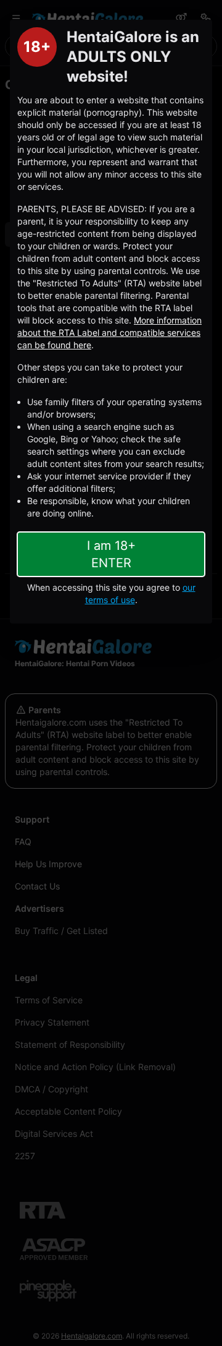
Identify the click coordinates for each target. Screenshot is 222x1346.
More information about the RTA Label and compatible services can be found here (109, 332)
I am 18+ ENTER (111, 554)
